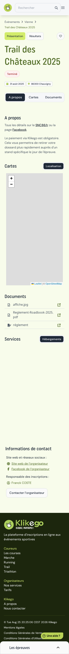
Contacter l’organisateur (26, 493)
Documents (53, 97)
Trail (7, 567)
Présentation (15, 36)
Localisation (53, 166)
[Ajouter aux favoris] (60, 36)
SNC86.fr (41, 125)
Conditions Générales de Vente (23, 633)
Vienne (29, 22)
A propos (15, 97)
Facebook (19, 130)
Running (9, 562)
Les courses (12, 553)
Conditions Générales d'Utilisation (24, 638)
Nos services (13, 585)
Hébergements (51, 339)
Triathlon (10, 572)
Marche (9, 558)
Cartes (33, 97)
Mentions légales (14, 627)
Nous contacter (14, 608)
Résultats (35, 36)
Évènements (12, 22)
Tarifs (8, 590)
